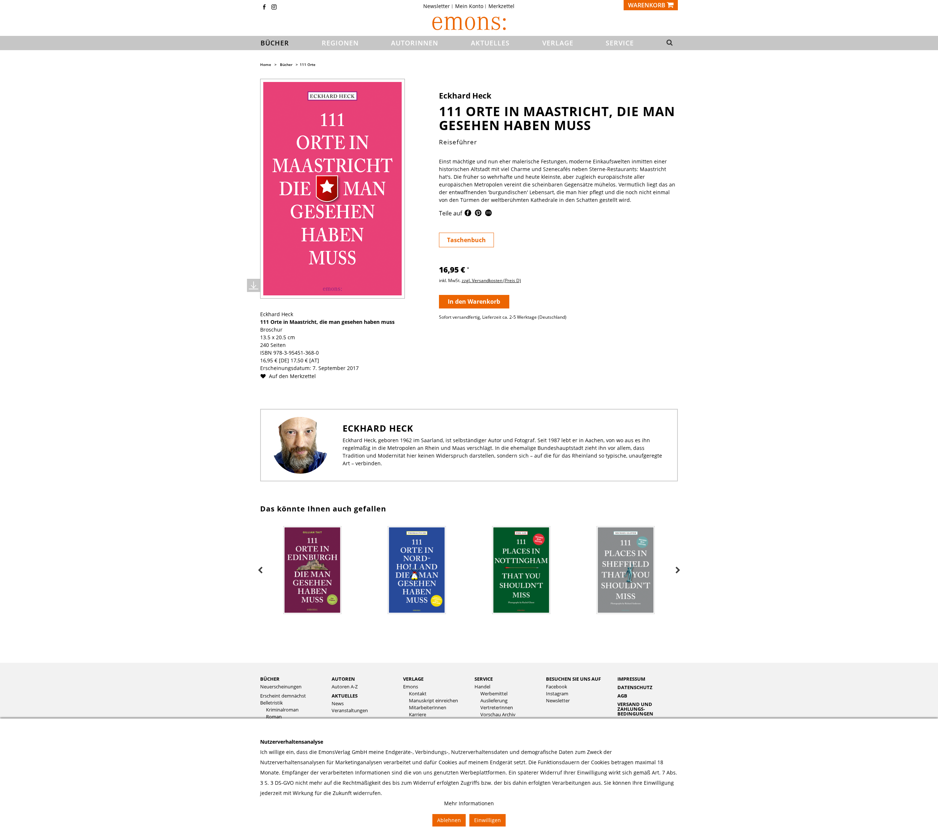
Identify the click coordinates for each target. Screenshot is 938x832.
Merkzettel (501, 6)
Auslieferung (493, 700)
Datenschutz (635, 687)
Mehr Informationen (469, 803)
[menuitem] (438, 6)
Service (483, 679)
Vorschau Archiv (498, 714)
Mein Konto (469, 6)
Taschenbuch (466, 240)
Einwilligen (487, 820)
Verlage (413, 679)
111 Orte (307, 64)
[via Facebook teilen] (468, 214)
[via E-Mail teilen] (488, 214)
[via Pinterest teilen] (478, 214)
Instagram (557, 693)
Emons (410, 686)
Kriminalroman (282, 710)
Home (265, 64)
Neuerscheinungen (281, 686)
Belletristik (271, 703)
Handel (482, 686)
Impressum (631, 679)
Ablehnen (449, 820)
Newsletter (436, 6)
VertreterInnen (496, 707)
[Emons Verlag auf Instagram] (274, 7)
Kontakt (417, 693)
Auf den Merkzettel (291, 376)
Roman (274, 717)
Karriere (417, 714)
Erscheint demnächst (283, 696)
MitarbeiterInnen (427, 707)
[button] (667, 43)
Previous (260, 570)
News (338, 703)
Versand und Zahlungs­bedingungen (635, 709)
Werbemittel (493, 693)
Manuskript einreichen (433, 700)
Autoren (343, 679)
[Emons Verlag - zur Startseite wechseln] (469, 23)
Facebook (556, 686)
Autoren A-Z (345, 686)
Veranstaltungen (350, 710)
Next (678, 570)
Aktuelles (345, 695)
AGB (622, 695)
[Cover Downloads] (253, 285)
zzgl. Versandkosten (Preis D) (491, 280)
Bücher (286, 64)
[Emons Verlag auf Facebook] (264, 7)
